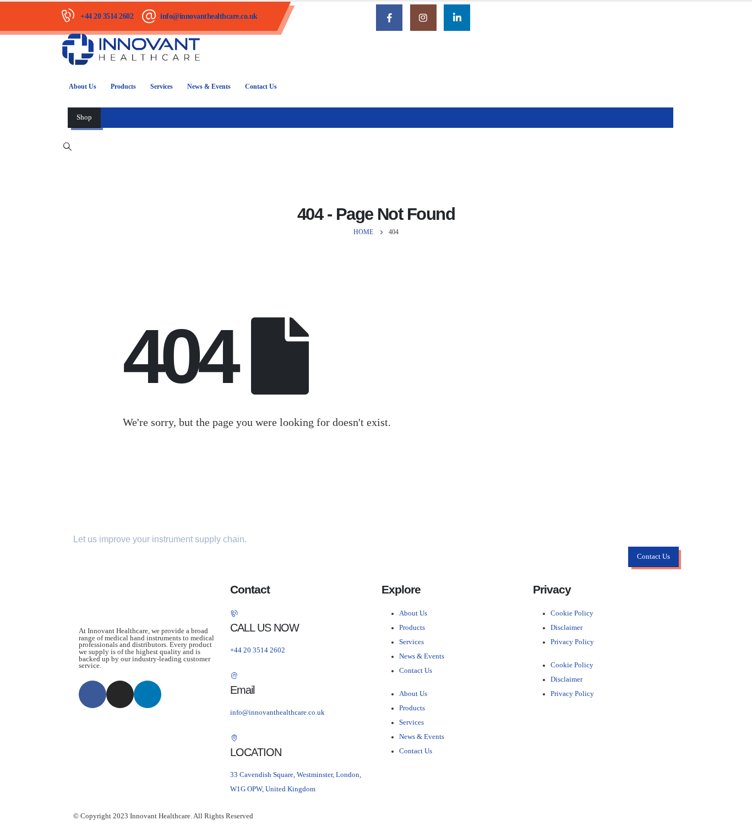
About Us (82, 86)
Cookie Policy (572, 613)
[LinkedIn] (457, 17)
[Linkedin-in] (147, 694)
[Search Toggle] (67, 146)
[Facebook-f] (92, 694)
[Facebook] (389, 17)
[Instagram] (423, 17)
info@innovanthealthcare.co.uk (209, 16)
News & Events (209, 86)
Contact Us (261, 86)
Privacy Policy (572, 642)
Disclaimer (566, 628)
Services (161, 86)
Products (123, 86)
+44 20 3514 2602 (106, 16)
